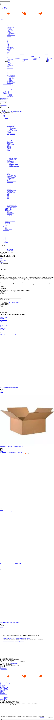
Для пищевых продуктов (13, 164)
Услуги (6, 228)
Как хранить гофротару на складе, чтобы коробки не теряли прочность (15, 643)
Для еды (1, 691)
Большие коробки (3, 681)
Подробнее (2, 318)
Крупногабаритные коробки (5, 683)
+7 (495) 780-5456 (3, 8)
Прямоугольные (3, 685)
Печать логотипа (3, 668)
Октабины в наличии (4, 687)
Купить (1, 392)
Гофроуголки (2, 693)
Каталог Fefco (7, 232)
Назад (6, 117)
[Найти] (0, 103)
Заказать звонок (3, 113)
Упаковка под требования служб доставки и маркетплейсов (13, 641)
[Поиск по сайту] (1, 106)
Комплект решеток (3, 694)
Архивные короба (12, 124)
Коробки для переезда (13, 158)
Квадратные (2, 684)
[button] (52, 265)
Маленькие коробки (4, 682)
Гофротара (4, 633)
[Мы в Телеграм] (40, 17)
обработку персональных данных (13, 302)
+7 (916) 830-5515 (5, 7)
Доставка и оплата (3, 669)
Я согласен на (10, 302)
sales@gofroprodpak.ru (4, 98)
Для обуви (2, 692)
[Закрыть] (1, 711)
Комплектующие (10, 212)
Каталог (6, 118)
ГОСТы (1, 667)
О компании (7, 219)
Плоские (2, 686)
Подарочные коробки (4, 689)
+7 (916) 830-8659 (12, 111)
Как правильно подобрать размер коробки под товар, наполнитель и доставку (17, 638)
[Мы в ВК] (24, 17)
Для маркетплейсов (12, 128)
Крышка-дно (2, 690)
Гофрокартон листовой (11, 203)
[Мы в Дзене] (8, 17)
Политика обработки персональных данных (8, 705)
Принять (50, 717)
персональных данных (13, 663)
